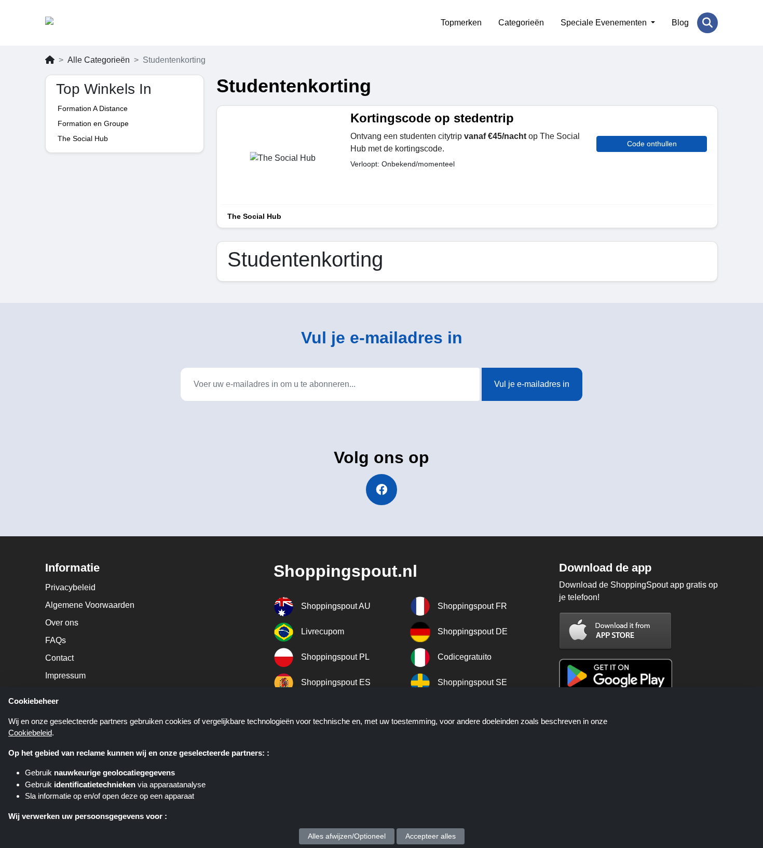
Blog (680, 22)
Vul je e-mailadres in (531, 384)
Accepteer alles (430, 836)
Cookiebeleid (30, 732)
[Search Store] (707, 22)
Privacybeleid (70, 587)
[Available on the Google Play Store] (615, 675)
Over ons (61, 622)
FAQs (55, 640)
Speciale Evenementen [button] (605, 22)
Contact (59, 658)
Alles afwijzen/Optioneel (347, 836)
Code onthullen (652, 144)
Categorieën (521, 22)
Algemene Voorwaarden (89, 605)
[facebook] (381, 489)
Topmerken (461, 22)
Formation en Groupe (93, 123)
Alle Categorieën (98, 59)
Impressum (65, 675)
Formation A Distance (93, 108)
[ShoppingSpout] (95, 23)
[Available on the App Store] (615, 631)
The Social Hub (83, 138)
